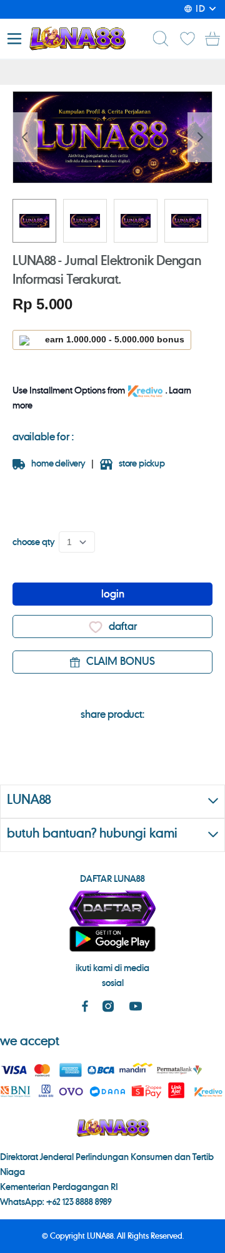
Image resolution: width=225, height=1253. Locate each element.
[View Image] (34, 221)
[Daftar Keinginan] (187, 38)
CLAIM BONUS (120, 662)
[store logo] (77, 39)
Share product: (112, 715)
